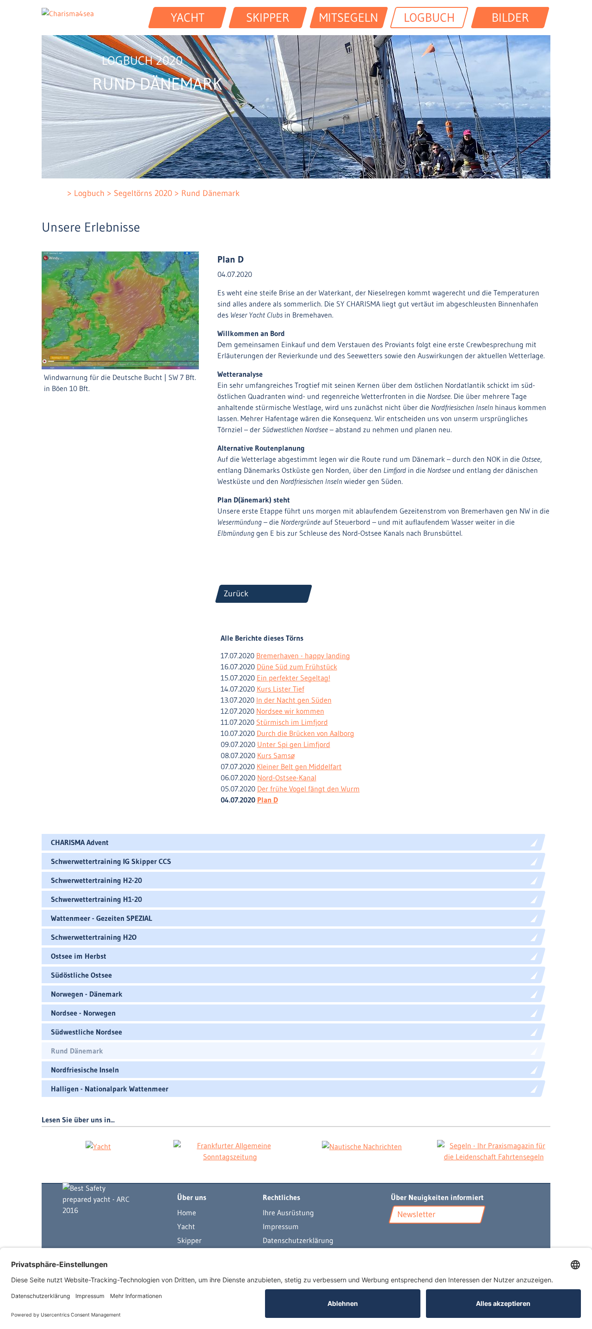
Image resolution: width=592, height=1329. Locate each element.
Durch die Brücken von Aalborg (305, 733)
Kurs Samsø (276, 755)
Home (186, 1212)
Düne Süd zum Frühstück (297, 666)
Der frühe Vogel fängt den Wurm (308, 788)
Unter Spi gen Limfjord (293, 744)
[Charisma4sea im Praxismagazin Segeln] (493, 1151)
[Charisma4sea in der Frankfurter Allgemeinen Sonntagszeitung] (230, 1151)
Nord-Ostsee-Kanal (286, 777)
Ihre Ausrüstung (288, 1212)
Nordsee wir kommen (290, 711)
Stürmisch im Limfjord (292, 722)
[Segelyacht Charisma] (110, 1199)
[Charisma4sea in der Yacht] (98, 1146)
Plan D (267, 799)
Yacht (186, 1226)
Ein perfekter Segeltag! (293, 677)
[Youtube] (397, 1236)
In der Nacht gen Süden (294, 699)
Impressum (281, 1226)
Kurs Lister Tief (280, 688)
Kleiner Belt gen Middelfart (299, 766)
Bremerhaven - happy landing (303, 655)
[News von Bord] (423, 1236)
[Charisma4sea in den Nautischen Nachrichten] (362, 1146)
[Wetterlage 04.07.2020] (120, 309)
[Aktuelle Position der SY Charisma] (411, 1236)
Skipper (189, 1240)
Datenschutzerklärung (298, 1240)
